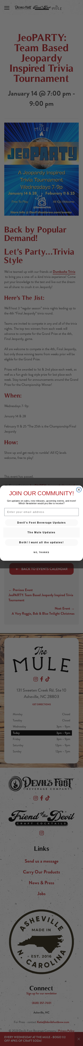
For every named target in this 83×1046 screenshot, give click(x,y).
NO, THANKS (41, 552)
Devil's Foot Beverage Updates (41, 522)
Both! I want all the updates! (41, 542)
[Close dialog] (78, 489)
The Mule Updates (41, 532)
